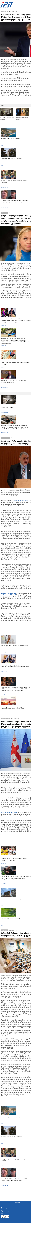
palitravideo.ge (4, 187)
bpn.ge (2, 367)
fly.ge (2, 145)
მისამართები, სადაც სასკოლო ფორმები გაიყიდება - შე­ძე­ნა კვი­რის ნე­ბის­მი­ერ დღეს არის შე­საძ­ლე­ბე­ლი (15, 665)
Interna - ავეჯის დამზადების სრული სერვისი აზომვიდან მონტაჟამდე (13, 406)
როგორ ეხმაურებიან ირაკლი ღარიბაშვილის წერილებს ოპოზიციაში (13, 381)
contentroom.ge (4, 412)
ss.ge (2, 905)
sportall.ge (3, 863)
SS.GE (2, 105)
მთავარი (17, 1202)
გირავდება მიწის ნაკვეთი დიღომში (11, 918)
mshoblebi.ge (4, 671)
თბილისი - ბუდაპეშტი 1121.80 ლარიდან (11, 158)
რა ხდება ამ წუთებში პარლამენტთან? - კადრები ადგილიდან (14, 181)
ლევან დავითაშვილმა (9, 812)
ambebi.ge (3, 325)
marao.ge (3, 694)
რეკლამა (18, 1204)
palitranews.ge (4, 387)
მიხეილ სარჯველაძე (20, 500)
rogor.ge (3, 713)
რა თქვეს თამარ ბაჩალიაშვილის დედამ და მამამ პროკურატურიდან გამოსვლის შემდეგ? (14, 201)
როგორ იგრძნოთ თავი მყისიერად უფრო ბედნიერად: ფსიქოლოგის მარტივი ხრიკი (12, 707)
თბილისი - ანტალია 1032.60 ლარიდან (11, 138)
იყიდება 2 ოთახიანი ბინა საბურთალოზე (12, 899)
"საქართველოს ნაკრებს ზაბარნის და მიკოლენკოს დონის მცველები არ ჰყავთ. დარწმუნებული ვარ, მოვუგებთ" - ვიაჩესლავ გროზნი (15, 858)
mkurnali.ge (3, 652)
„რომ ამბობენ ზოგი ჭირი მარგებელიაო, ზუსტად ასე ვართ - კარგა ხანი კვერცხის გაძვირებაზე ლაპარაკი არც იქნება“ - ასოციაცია (15, 362)
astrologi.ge (3, 883)
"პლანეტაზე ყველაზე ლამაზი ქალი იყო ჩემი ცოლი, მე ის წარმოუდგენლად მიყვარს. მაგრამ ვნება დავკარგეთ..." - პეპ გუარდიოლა (16, 878)
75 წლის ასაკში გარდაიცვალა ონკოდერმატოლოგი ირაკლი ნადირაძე (15, 646)
